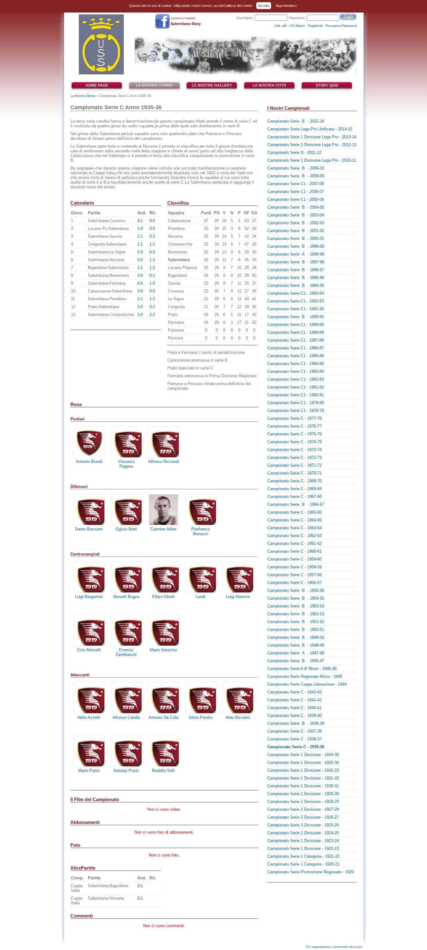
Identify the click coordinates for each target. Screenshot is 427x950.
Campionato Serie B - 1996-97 (295, 269)
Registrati (315, 26)
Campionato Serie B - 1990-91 (295, 316)
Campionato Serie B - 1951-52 (295, 621)
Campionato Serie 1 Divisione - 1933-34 (303, 762)
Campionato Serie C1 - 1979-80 (295, 402)
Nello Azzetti (89, 717)
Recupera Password (341, 26)
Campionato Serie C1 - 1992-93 (295, 301)
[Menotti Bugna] (126, 577)
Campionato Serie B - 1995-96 (295, 277)
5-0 (140, 252)
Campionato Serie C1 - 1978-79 (295, 410)
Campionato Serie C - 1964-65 (294, 520)
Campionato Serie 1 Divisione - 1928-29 (303, 801)
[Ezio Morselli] (89, 630)
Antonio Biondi (89, 461)
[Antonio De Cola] (163, 698)
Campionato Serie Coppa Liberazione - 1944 (307, 684)
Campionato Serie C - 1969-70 (294, 481)
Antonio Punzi (126, 770)
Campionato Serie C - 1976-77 (294, 426)
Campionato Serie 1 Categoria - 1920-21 (303, 864)
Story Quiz (327, 85)
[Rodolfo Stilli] (163, 751)
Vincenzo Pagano (126, 464)
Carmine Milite (163, 529)
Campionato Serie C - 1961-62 (294, 543)
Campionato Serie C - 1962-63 (294, 535)
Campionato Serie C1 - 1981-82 (295, 387)
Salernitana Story (100, 44)
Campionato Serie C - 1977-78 (294, 418)
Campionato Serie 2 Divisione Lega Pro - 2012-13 (311, 144)
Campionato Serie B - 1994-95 (295, 285)
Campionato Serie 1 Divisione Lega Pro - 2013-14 (311, 137)
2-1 (140, 236)
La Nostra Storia (154, 85)
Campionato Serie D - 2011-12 (294, 152)
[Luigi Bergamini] (89, 577)
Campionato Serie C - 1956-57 (294, 582)
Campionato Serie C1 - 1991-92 (295, 309)
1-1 (140, 244)
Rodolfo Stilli (163, 770)
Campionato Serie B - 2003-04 (295, 215)
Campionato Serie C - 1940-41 (294, 707)
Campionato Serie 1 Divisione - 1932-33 (303, 770)
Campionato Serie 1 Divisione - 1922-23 (303, 848)
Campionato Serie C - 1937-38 (294, 731)
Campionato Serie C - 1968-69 (294, 488)
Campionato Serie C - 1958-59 (294, 567)
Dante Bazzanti (89, 529)
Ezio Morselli (89, 650)
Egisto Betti (126, 529)
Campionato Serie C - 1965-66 (294, 512)
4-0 (140, 283)
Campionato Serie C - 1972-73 (294, 457)
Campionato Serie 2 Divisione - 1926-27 (303, 817)
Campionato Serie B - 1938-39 (295, 723)
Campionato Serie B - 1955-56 (295, 590)
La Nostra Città (269, 85)
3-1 (140, 885)
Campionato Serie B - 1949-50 (295, 637)
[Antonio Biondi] (89, 442)
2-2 (152, 314)
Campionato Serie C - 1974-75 (294, 441)
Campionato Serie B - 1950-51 (295, 629)
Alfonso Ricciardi (163, 461)
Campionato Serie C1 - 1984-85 (295, 363)
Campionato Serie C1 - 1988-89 (295, 332)
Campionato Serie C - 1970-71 (294, 473)
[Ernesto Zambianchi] (126, 630)
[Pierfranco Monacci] (200, 509)
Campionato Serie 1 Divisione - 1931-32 (303, 778)
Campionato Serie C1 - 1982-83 (295, 379)
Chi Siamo (297, 26)
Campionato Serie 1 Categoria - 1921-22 (303, 856)
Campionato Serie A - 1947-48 (295, 653)
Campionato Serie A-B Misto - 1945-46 (302, 668)
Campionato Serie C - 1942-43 (294, 692)
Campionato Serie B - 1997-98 (295, 262)
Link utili (280, 26)
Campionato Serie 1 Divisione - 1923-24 (303, 840)
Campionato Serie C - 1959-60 (294, 559)
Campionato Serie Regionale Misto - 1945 (304, 676)
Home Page (97, 85)
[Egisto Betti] (126, 509)
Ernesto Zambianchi (126, 652)
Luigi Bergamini (89, 596)
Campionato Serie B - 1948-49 (295, 645)
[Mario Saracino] (163, 630)
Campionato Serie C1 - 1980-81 (295, 395)
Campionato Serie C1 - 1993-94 (295, 293)
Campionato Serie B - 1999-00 (295, 246)
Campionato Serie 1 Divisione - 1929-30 (303, 793)
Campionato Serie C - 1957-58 (294, 574)
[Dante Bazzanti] (89, 509)
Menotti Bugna (126, 596)
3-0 (140, 259)
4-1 (140, 220)
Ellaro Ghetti (163, 596)
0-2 (152, 236)
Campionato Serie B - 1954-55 (295, 598)
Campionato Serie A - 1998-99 (295, 254)
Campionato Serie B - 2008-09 (295, 176)
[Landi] (200, 577)
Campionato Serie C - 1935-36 (295, 746)
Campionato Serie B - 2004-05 (295, 207)
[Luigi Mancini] (238, 577)
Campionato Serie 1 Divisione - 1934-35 (303, 754)
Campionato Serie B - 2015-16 (295, 121)
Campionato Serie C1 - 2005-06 (295, 199)
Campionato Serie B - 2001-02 (295, 230)
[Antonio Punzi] (126, 751)
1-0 (140, 228)
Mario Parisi (89, 770)
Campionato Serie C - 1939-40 (294, 715)
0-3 (152, 252)
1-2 (152, 259)
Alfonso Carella (126, 717)
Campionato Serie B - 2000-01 (295, 238)
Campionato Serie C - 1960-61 (294, 551)
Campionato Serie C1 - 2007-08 (295, 183)
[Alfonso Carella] (126, 698)
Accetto (263, 6)
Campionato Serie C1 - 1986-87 (295, 348)
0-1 (152, 275)
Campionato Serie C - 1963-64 (294, 528)
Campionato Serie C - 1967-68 (294, 496)
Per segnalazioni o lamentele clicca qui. (334, 946)
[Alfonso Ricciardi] (163, 442)
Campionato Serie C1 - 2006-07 (295, 191)
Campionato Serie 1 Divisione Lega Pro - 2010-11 (311, 160)
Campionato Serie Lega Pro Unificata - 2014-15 (309, 129)
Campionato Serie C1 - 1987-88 (295, 340)
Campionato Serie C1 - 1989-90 (295, 324)
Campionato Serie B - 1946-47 (295, 660)
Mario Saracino (163, 650)
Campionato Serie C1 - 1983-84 (295, 371)
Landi (200, 596)
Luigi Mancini (238, 596)
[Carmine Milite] (163, 509)
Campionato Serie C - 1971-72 (294, 465)
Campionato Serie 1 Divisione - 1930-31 (303, 786)
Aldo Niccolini (237, 717)
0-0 (152, 220)
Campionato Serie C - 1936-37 (294, 739)
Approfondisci (286, 6)
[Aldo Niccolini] (238, 698)
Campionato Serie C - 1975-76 (294, 434)
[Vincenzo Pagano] (126, 442)
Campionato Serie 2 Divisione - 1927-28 (303, 809)
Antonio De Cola (163, 717)
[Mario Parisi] (89, 751)
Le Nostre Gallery (212, 85)
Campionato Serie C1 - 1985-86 (295, 355)
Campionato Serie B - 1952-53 (295, 614)
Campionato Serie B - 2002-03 (295, 223)
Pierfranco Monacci (200, 531)
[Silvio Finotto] (200, 698)
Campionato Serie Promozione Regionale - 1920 (310, 872)
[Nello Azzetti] (89, 698)
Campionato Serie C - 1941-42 (294, 700)
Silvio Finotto (201, 717)
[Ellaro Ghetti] (163, 577)
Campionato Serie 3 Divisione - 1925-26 (303, 825)
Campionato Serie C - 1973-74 (294, 449)
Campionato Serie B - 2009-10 (295, 168)
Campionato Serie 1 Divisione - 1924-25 (303, 833)
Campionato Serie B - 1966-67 (295, 504)
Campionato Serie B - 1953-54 (295, 606)
